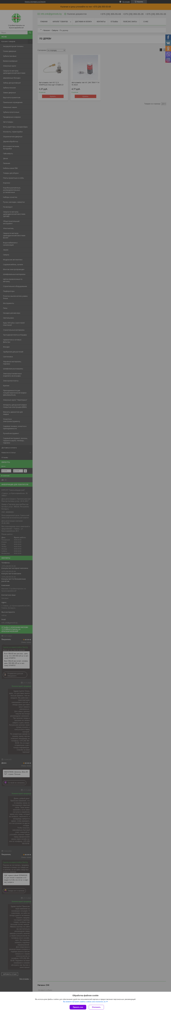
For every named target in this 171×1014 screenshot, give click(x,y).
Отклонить (96, 1007)
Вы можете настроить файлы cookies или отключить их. (84, 1002)
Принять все (78, 1007)
